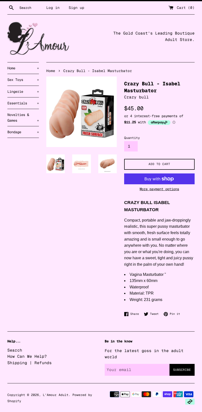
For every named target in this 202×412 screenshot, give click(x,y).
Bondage (23, 132)
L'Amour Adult (55, 395)
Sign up (76, 7)
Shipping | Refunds (29, 362)
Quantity (132, 138)
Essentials (23, 103)
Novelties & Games (23, 117)
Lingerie (23, 91)
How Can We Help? (27, 356)
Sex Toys (23, 79)
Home (23, 68)
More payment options (159, 189)
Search (14, 350)
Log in (53, 7)
